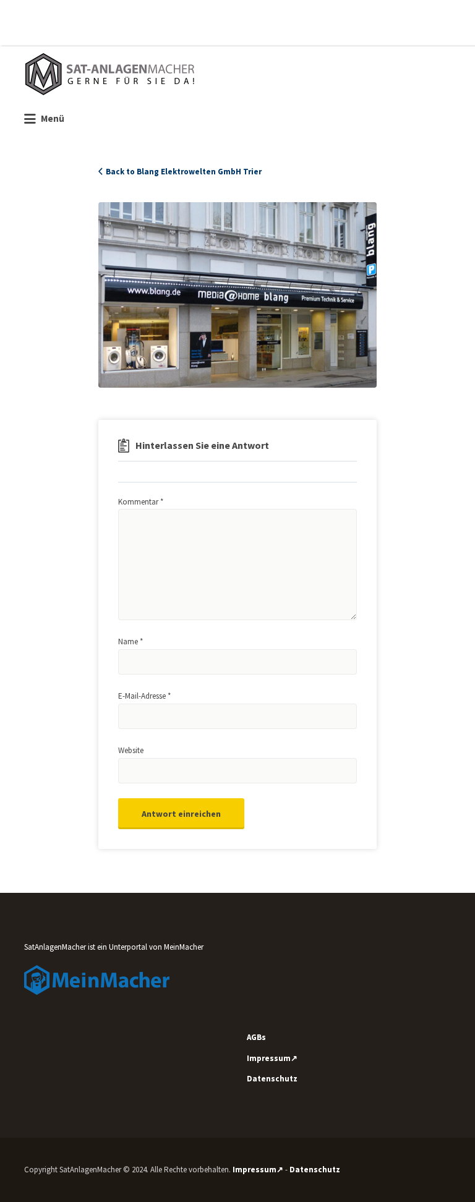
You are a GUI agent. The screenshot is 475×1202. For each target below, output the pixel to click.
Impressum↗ (272, 1058)
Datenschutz (272, 1078)
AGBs (256, 1037)
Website (130, 750)
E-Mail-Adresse (144, 696)
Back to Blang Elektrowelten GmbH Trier (184, 171)
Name (130, 641)
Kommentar (140, 502)
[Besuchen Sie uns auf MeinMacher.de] (96, 979)
